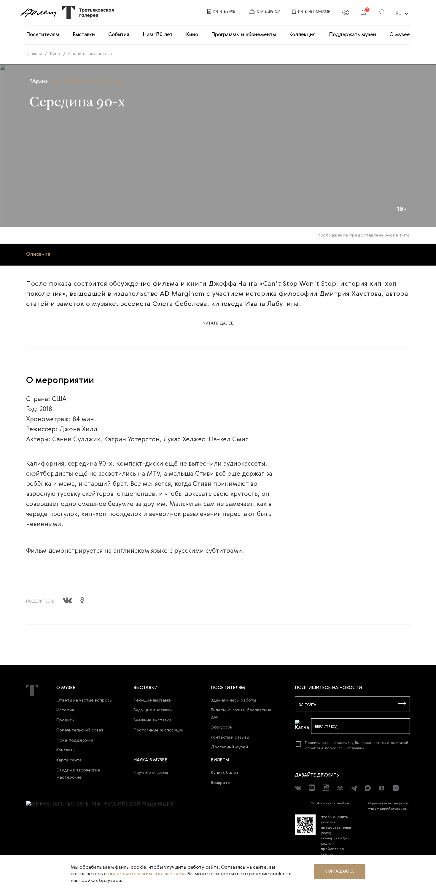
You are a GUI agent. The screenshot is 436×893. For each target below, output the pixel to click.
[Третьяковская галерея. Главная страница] (85, 12)
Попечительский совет (80, 730)
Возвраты (220, 783)
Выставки (84, 34)
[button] (363, 13)
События (118, 34)
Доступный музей (229, 747)
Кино (192, 34)
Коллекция (302, 34)
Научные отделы (150, 773)
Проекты (65, 720)
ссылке (327, 854)
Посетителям (42, 34)
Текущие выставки (152, 700)
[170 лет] (38, 12)
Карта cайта (69, 760)
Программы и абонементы (243, 34)
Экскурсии (222, 727)
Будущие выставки (152, 710)
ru (403, 13)
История (65, 710)
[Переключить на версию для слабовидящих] (345, 13)
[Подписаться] (401, 703)
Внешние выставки (152, 720)
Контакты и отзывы (230, 737)
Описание (38, 254)
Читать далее (218, 323)
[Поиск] (381, 13)
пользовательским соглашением (146, 874)
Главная (34, 54)
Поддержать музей (352, 34)
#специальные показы (87, 81)
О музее (399, 34)
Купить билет (224, 773)
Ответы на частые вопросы (84, 700)
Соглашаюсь (339, 871)
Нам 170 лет (158, 34)
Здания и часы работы (233, 700)
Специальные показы (90, 54)
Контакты (65, 750)
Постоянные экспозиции (158, 730)
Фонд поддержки (74, 740)
